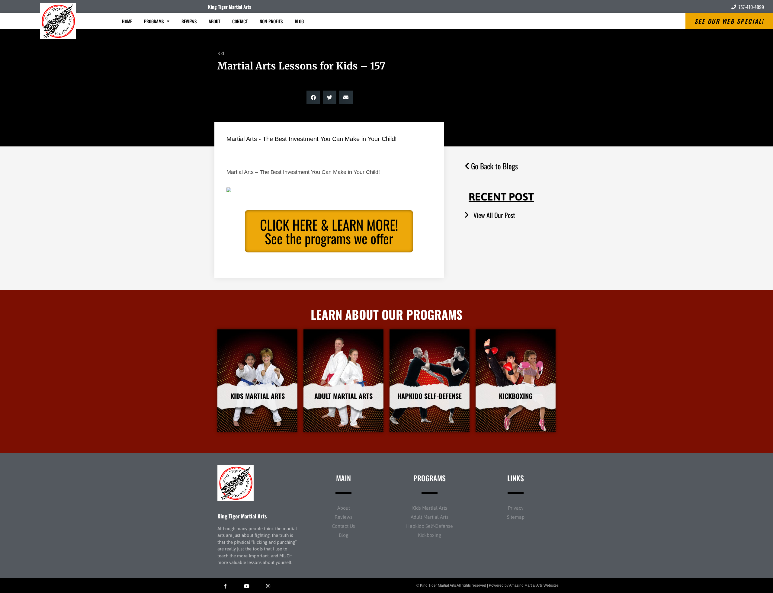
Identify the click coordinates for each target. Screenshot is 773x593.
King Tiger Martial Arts (229, 6)
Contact (240, 21)
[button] (313, 97)
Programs (154, 21)
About (214, 21)
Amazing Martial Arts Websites (534, 585)
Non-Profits (271, 21)
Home (127, 21)
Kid (220, 53)
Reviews (189, 21)
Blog (299, 21)
